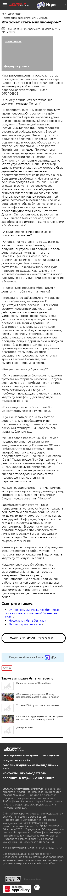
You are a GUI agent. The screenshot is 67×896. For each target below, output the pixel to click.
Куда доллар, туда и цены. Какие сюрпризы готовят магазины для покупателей (39, 717)
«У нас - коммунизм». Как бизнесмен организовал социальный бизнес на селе (33, 613)
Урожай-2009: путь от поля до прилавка (37, 705)
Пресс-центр (50, 755)
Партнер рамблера (32, 879)
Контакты (10, 773)
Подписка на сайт (16, 760)
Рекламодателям (33, 773)
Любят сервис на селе (25, 624)
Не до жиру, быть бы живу (27, 620)
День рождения (24, 727)
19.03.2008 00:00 (11, 14)
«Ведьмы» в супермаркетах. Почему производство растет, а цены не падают (37, 695)
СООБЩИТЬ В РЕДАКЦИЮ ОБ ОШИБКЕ (28, 778)
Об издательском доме (20, 755)
